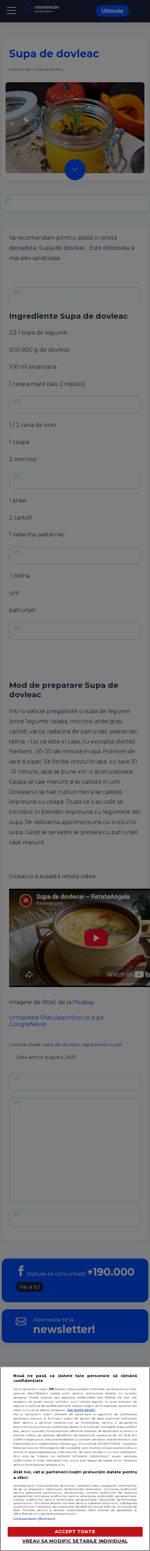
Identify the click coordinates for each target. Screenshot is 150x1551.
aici (74, 1443)
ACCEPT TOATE (75, 1531)
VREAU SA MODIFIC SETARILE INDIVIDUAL (75, 1541)
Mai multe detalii (81, 1410)
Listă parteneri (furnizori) (34, 1519)
